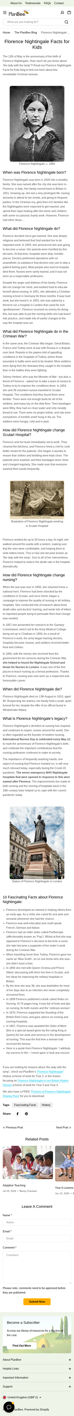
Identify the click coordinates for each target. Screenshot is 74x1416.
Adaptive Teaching (14, 1185)
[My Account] (62, 12)
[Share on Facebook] (17, 1113)
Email (7, 1231)
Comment (9, 1247)
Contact (59, 3)
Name (7, 1215)
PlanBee (17, 1409)
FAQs (47, 3)
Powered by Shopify (36, 1409)
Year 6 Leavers (64, 1187)
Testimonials (32, 3)
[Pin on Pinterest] (26, 1113)
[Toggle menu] (5, 12)
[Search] (66, 22)
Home (6, 32)
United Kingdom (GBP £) (23, 1397)
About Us (16, 3)
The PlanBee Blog (25, 32)
